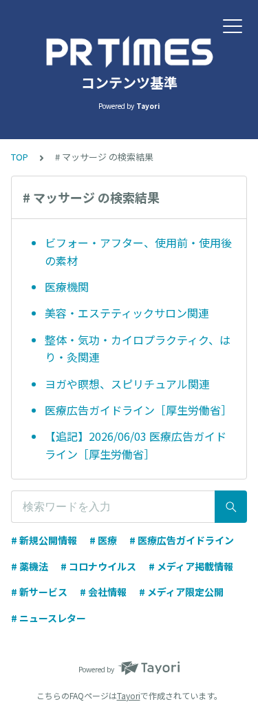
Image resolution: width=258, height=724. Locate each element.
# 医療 (103, 540)
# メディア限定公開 (181, 592)
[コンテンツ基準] (129, 51)
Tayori (128, 695)
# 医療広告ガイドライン (181, 540)
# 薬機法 (29, 566)
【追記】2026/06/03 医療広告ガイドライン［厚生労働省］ (135, 445)
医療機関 (67, 286)
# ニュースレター (48, 618)
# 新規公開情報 (44, 540)
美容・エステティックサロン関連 (127, 312)
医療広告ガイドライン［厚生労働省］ (138, 410)
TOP (19, 156)
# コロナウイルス (98, 566)
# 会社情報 (103, 592)
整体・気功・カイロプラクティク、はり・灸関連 (137, 348)
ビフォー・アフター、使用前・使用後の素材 (138, 251)
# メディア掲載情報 (191, 566)
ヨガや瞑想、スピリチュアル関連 (127, 383)
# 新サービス (39, 592)
